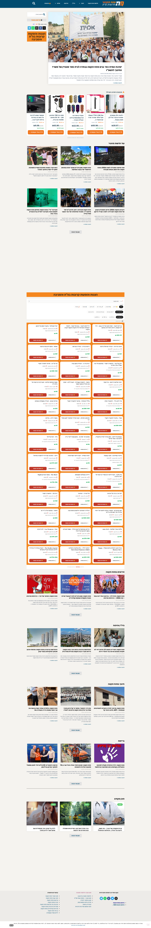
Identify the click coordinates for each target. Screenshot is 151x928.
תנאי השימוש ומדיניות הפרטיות (78, 925)
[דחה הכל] (148, 924)
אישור (11, 925)
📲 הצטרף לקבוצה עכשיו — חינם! (75, 475)
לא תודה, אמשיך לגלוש (76, 480)
